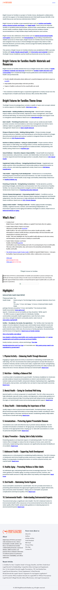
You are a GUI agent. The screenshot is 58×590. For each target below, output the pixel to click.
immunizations (28, 38)
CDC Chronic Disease (29, 200)
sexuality (7, 81)
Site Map (27, 547)
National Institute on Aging (11, 210)
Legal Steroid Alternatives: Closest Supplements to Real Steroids (21, 571)
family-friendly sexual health (19, 52)
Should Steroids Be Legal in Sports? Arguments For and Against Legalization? (25, 573)
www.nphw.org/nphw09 (10, 320)
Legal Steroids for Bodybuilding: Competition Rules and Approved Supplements (25, 567)
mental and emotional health (44, 36)
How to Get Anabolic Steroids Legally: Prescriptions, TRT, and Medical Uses (24, 569)
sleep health (31, 25)
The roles (34, 342)
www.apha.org (19, 310)
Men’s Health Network (27, 128)
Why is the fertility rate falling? (12, 334)
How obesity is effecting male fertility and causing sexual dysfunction (24, 337)
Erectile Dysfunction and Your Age (13, 345)
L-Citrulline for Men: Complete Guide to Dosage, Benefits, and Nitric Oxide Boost (26, 565)
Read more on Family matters (31, 331)
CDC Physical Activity (18, 138)
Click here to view (31, 107)
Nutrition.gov (25, 148)
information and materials (39, 52)
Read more (45, 368)
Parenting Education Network (29, 190)
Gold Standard (29, 540)
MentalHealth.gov (36, 117)
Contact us (28, 549)
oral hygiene (6, 38)
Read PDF (24, 228)
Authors (27, 536)
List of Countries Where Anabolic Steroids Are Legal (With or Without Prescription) (27, 576)
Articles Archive (29, 538)
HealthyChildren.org (11, 179)
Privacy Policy (29, 545)
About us (28, 534)
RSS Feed (28, 543)
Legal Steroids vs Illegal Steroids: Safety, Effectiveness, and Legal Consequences (26, 578)
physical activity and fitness (16, 25)
